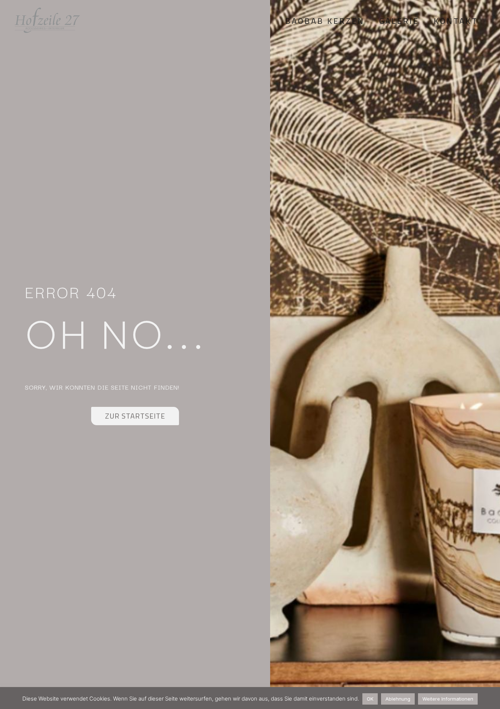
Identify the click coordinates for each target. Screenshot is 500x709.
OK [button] (370, 699)
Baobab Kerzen (325, 21)
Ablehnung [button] (397, 699)
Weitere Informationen (447, 699)
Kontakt (456, 21)
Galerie (399, 21)
